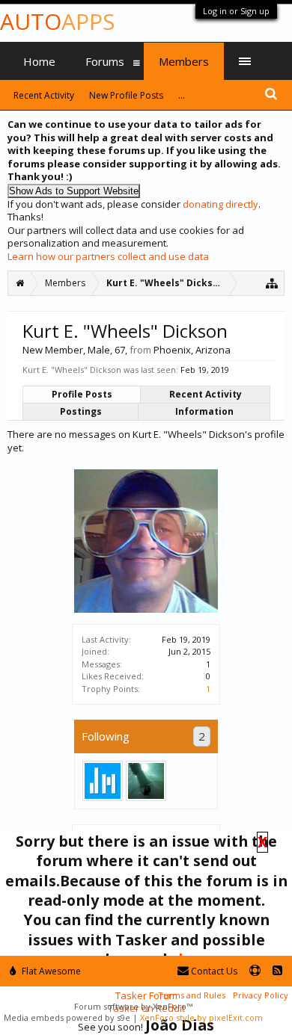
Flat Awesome (50, 971)
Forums (104, 61)
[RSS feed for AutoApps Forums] (277, 971)
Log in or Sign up (236, 10)
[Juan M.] (102, 781)
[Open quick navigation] (272, 283)
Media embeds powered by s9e (67, 1017)
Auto (57, 21)
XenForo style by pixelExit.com (201, 1017)
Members (184, 61)
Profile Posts (82, 394)
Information (204, 411)
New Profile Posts (126, 95)
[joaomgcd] (146, 781)
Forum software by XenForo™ (133, 1006)
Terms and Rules (191, 995)
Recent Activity (205, 394)
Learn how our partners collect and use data (108, 256)
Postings (81, 411)
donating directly (220, 204)
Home (39, 61)
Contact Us (213, 971)
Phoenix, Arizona (192, 349)
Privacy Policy (260, 995)
